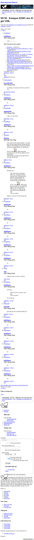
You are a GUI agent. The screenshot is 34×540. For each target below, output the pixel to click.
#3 (4, 106)
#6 (4, 161)
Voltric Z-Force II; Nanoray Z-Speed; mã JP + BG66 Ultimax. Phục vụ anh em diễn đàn (20, 66)
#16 (5, 329)
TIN (5, 271)
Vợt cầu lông (7, 524)
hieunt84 (6, 306)
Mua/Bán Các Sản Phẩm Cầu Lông (18, 24)
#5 (4, 133)
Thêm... (7, 471)
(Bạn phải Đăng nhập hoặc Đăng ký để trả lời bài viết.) (14, 385)
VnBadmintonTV (8, 423)
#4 (4, 120)
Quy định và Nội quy (9, 533)
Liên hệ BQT (7, 517)
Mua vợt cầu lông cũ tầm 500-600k (16, 60)
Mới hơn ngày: (5, 452)
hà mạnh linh (8, 83)
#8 (4, 213)
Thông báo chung (8, 513)
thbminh (6, 77)
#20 (5, 382)
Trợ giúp (6, 516)
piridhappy (3, 26)
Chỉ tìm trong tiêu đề (15, 443)
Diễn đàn (6, 411)
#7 (4, 200)
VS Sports (6, 506)
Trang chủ (6, 410)
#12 (5, 267)
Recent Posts (10, 420)
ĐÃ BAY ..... (10, 47)
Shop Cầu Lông (8, 504)
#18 (5, 355)
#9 (4, 227)
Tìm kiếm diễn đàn (11, 419)
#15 (5, 315)
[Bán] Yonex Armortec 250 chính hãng (16, 61)
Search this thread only (16, 457)
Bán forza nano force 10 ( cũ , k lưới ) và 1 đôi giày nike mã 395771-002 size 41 (20, 55)
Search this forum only (15, 459)
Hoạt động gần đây (12, 435)
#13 (5, 280)
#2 (4, 93)
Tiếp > (4, 30)
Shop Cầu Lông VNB (9, 422)
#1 (4, 74)
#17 (5, 342)
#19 (5, 369)
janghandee (7, 111)
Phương (6, 138)
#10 (5, 240)
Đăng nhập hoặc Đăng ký (9, 2)
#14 (5, 302)
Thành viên (6, 425)
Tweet (2, 394)
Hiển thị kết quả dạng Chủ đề (20, 460)
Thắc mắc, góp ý (8, 515)
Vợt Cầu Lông (7, 507)
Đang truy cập (10, 433)
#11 (5, 253)
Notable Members (11, 432)
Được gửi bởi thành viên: (8, 445)
